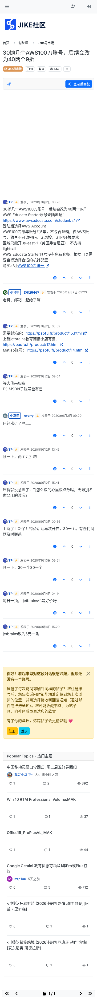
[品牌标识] (25, 24)
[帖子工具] (90, 277)
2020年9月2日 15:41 (44, 483)
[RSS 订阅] (67, 69)
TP (10, 202)
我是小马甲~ (23, 774)
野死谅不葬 (31, 292)
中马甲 (14, 415)
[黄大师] (9, 774)
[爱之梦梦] (9, 917)
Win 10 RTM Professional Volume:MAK (41, 799)
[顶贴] (64, 277)
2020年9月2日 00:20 (45, 202)
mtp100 (20, 879)
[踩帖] (81, 277)
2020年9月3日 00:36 (45, 521)
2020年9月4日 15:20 (45, 627)
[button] (7, 6)
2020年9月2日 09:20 (66, 415)
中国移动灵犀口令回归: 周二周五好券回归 (42, 767)
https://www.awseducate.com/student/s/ (39, 220)
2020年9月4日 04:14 (45, 593)
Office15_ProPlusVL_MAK (29, 832)
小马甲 (14, 292)
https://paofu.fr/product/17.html (30, 344)
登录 (24, 731)
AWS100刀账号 (31, 265)
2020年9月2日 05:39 (45, 326)
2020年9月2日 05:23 (72, 292)
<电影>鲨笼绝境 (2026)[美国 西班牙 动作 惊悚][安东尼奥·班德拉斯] (47, 945)
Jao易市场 (15, 69)
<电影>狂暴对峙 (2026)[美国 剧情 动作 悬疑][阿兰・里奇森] (48, 906)
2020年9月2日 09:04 (45, 376)
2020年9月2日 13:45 (45, 449)
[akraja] (9, 807)
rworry (29, 415)
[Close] (88, 673)
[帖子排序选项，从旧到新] (9, 84)
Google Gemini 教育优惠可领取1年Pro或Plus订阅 (47, 868)
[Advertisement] (48, 143)
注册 (12, 731)
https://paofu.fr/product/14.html (55, 350)
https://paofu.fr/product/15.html (53, 333)
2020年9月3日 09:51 (45, 560)
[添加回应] (55, 277)
